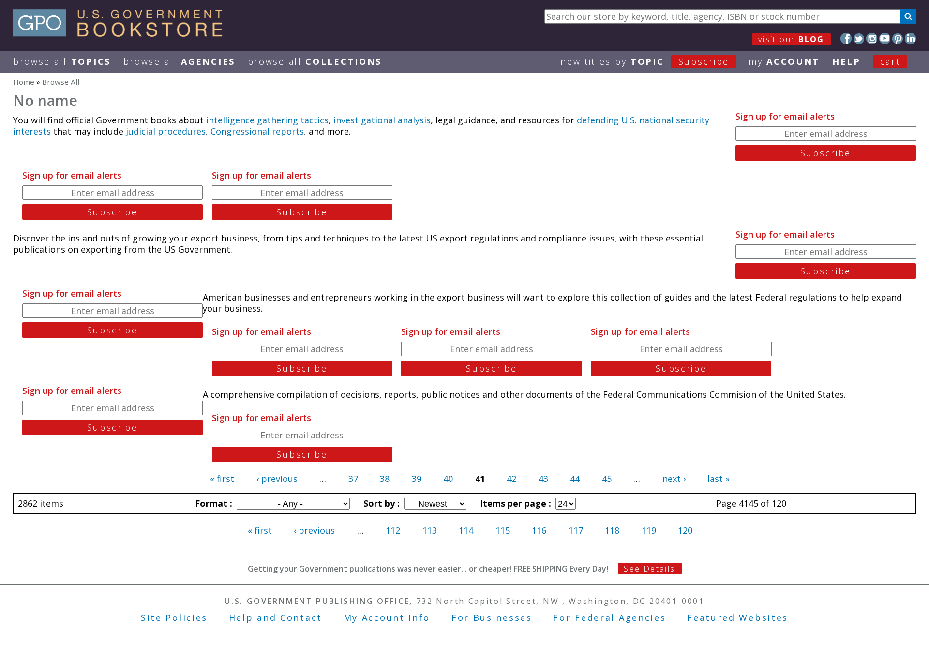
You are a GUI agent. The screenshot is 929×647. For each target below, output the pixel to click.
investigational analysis (382, 120)
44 (575, 478)
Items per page (514, 503)
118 (612, 530)
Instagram (871, 38)
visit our (791, 39)
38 (385, 478)
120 (685, 530)
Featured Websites (737, 617)
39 (416, 478)
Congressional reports (257, 131)
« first (222, 478)
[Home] (122, 33)
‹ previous (277, 478)
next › (674, 478)
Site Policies (174, 617)
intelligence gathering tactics (267, 120)
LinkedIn (910, 38)
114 (466, 530)
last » (718, 478)
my (784, 61)
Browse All (62, 61)
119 (649, 530)
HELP (846, 61)
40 (448, 478)
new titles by (644, 61)
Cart (890, 61)
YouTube (884, 38)
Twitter (859, 38)
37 (353, 478)
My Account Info (387, 617)
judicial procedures (166, 131)
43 (543, 478)
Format (212, 503)
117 (576, 530)
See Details (649, 568)
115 (502, 530)
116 (539, 530)
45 (607, 478)
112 (393, 530)
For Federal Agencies (609, 617)
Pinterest (897, 38)
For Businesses (491, 617)
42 (511, 478)
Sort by (380, 503)
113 (429, 530)
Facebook (846, 38)
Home (23, 82)
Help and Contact (275, 617)
